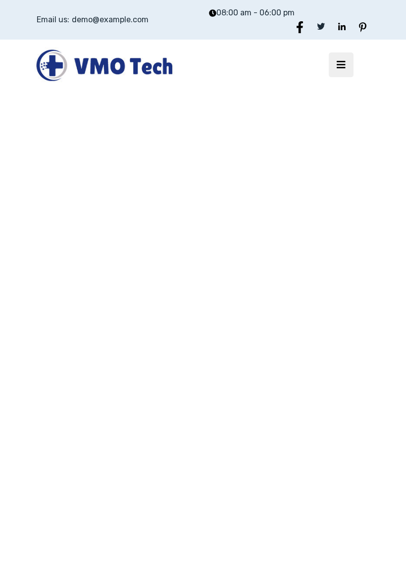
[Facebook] (300, 26)
